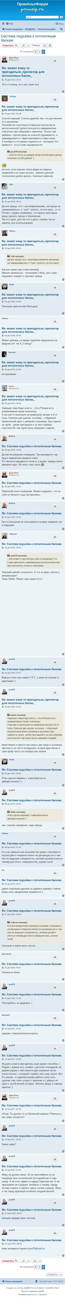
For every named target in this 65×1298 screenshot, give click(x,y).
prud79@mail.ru (36, 1248)
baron (11, 386)
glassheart (6, 954)
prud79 (12, 659)
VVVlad (12, 97)
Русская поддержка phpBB (32, 1291)
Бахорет (12, 352)
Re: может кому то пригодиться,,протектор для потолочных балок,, (23, 72)
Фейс (11, 284)
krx (3, 870)
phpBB (26, 1288)
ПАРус (12, 231)
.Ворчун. (13, 534)
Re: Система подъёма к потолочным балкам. (32, 446)
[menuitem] (9, 24)
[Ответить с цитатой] (55, 61)
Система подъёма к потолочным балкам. (28, 38)
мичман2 (6, 1015)
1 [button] (39, 51)
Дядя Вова (14, 58)
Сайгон (5, 318)
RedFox (12, 436)
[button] (35, 52)
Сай (11, 184)
